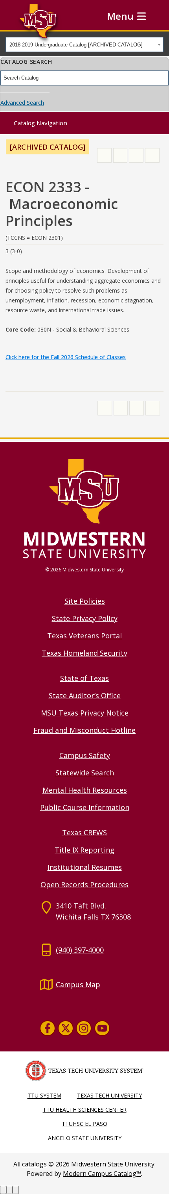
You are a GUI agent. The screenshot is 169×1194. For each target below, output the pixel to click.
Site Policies (84, 601)
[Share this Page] (120, 155)
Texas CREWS (84, 832)
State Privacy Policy (85, 618)
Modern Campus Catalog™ (102, 1173)
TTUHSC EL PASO (84, 1123)
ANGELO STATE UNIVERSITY (84, 1138)
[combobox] (84, 44)
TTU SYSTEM (44, 1095)
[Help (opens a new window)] (152, 155)
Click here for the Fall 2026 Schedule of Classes (66, 357)
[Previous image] (3, 1190)
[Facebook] (48, 1028)
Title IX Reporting (84, 850)
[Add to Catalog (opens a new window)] (104, 155)
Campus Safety (84, 755)
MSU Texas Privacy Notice (85, 713)
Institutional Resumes (85, 867)
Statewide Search (84, 772)
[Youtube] (102, 1028)
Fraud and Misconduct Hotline (84, 730)
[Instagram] (84, 1028)
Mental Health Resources (84, 790)
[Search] (163, 77)
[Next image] (9, 1190)
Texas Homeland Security (84, 653)
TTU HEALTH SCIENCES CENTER (85, 1109)
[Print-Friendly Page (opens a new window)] (136, 155)
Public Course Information (84, 807)
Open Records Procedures (84, 884)
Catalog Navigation (40, 123)
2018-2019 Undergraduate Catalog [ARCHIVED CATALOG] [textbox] (76, 45)
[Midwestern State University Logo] (84, 508)
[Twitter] (66, 1028)
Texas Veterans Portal (84, 635)
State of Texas (84, 678)
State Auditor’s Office (85, 695)
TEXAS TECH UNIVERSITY (109, 1095)
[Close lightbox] (16, 1190)
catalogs (34, 1164)
